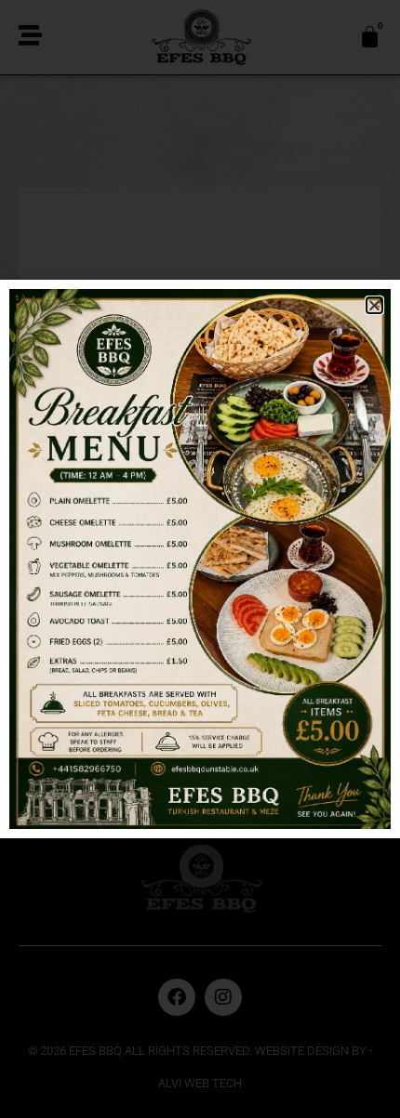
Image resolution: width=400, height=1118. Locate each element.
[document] (200, 559)
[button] (374, 305)
